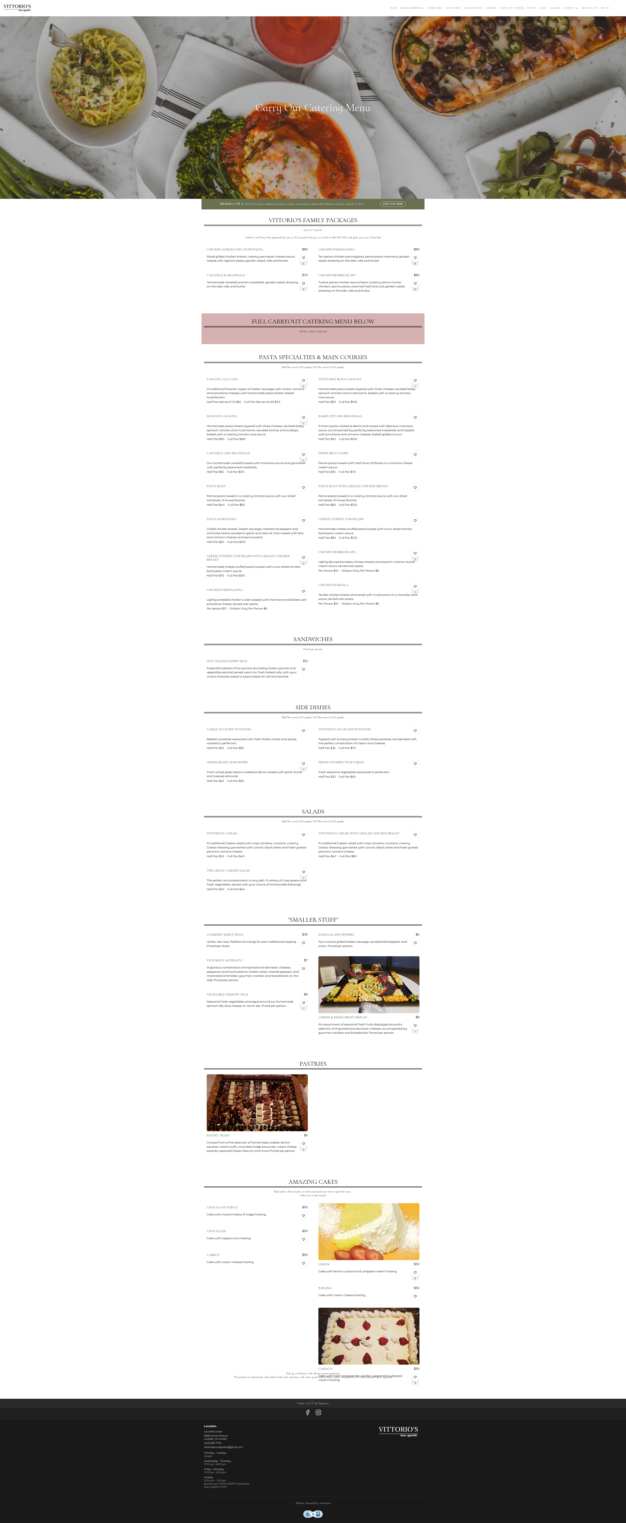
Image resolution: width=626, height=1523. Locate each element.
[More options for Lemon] (415, 1273)
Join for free (393, 204)
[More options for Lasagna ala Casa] (303, 381)
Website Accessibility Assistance (313, 1503)
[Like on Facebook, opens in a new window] (308, 1413)
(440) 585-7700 (213, 1443)
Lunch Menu (453, 8)
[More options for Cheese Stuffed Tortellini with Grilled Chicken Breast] (303, 558)
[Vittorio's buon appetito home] (17, 8)
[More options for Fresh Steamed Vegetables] (415, 764)
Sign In (605, 8)
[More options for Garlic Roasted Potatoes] (303, 731)
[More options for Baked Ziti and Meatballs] (415, 418)
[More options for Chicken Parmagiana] (415, 258)
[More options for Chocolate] (303, 1239)
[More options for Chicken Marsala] (415, 586)
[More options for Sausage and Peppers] (415, 943)
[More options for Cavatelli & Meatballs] (303, 284)
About (543, 8)
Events (531, 8)
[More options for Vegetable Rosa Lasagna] (415, 381)
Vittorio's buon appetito (398, 1432)
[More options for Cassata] (415, 1377)
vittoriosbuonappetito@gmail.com (223, 1447)
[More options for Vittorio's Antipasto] (303, 969)
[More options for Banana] (415, 1296)
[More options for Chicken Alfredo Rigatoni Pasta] (303, 258)
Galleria (555, 8)
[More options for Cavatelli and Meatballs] (303, 455)
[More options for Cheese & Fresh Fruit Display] (415, 1026)
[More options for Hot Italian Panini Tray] (303, 669)
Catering (491, 8)
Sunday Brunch (473, 8)
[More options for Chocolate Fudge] (303, 1216)
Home (393, 8)
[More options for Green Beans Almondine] (303, 764)
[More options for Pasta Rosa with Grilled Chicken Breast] (415, 488)
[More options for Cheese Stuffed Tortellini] (415, 521)
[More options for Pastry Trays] (303, 1144)
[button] (412, 8)
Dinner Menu (435, 8)
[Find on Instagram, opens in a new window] (318, 1413)
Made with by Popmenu (165, 1403)
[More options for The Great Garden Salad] (303, 872)
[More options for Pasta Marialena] (303, 521)
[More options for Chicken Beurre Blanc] (415, 284)
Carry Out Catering (512, 8)
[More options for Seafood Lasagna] (303, 418)
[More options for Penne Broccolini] (415, 455)
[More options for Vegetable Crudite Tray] (303, 1003)
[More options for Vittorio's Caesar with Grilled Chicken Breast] (415, 835)
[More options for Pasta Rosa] (303, 488)
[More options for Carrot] (303, 1263)
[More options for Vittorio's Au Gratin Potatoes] (415, 731)
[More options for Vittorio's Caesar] (303, 835)
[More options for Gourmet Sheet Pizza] (303, 943)
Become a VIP (590, 8)
